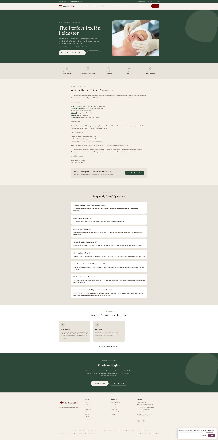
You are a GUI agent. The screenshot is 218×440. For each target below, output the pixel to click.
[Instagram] (138, 421)
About (103, 6)
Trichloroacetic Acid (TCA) (79, 108)
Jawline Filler (114, 407)
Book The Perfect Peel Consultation (72, 53)
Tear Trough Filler (115, 402)
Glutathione (74, 117)
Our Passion (116, 6)
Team (108, 6)
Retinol (73, 106)
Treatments (95, 6)
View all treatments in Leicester (108, 346)
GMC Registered (141, 1)
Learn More (93, 53)
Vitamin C (74, 113)
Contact (138, 6)
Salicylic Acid (75, 115)
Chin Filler (113, 404)
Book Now (155, 6)
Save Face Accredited (154, 1)
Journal (124, 6)
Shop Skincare (88, 419)
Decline (204, 435)
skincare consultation (114, 152)
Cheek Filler (114, 409)
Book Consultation (99, 383)
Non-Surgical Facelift (116, 412)
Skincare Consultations (78, 160)
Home (88, 6)
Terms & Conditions (154, 433)
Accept (211, 435)
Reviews (131, 6)
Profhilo (113, 414)
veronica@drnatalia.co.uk (76, 1)
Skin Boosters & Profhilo (78, 162)
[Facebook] (143, 421)
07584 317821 (63, 1)
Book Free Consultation (135, 173)
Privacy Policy (143, 433)
